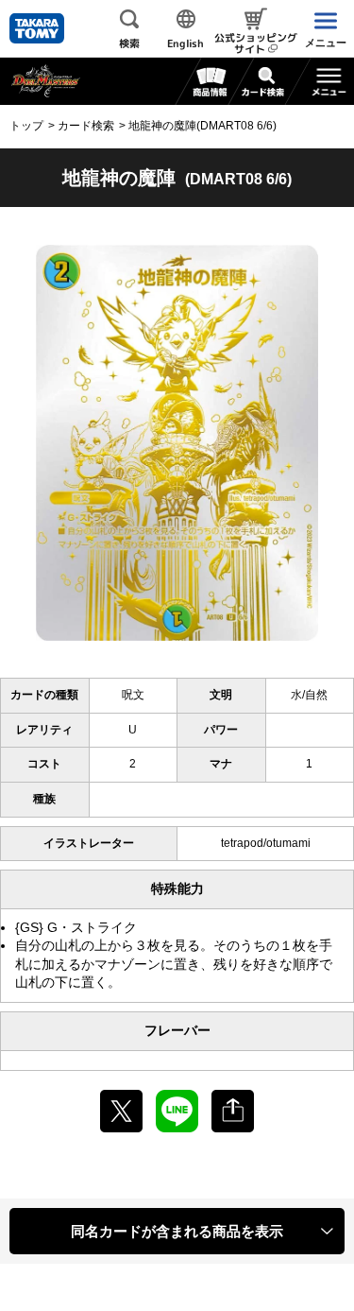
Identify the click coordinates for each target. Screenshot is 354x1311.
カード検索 (86, 125)
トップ (26, 125)
